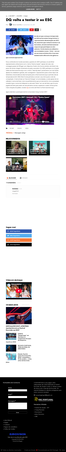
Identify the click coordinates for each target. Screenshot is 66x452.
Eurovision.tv (38, 412)
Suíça (26, 16)
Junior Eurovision (39, 414)
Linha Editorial (8, 420)
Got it (38, 9)
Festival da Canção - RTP (42, 408)
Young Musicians (39, 410)
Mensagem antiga (20, 133)
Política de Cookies (9, 429)
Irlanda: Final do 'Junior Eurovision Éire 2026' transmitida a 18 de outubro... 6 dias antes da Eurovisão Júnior (19, 358)
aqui (27, 87)
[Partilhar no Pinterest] (31, 29)
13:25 (20, 189)
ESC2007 (12, 16)
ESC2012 (19, 16)
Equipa (6, 422)
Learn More (30, 9)
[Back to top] (61, 447)
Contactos (7, 425)
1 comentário (11, 183)
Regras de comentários (10, 427)
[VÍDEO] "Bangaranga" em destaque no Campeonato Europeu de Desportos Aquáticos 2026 (18, 338)
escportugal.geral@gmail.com (43, 395)
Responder (15, 193)
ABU (36, 416)
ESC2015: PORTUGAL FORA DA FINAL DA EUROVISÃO (24, 347)
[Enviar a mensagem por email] (36, 29)
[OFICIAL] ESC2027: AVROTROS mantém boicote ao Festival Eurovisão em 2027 (17, 328)
